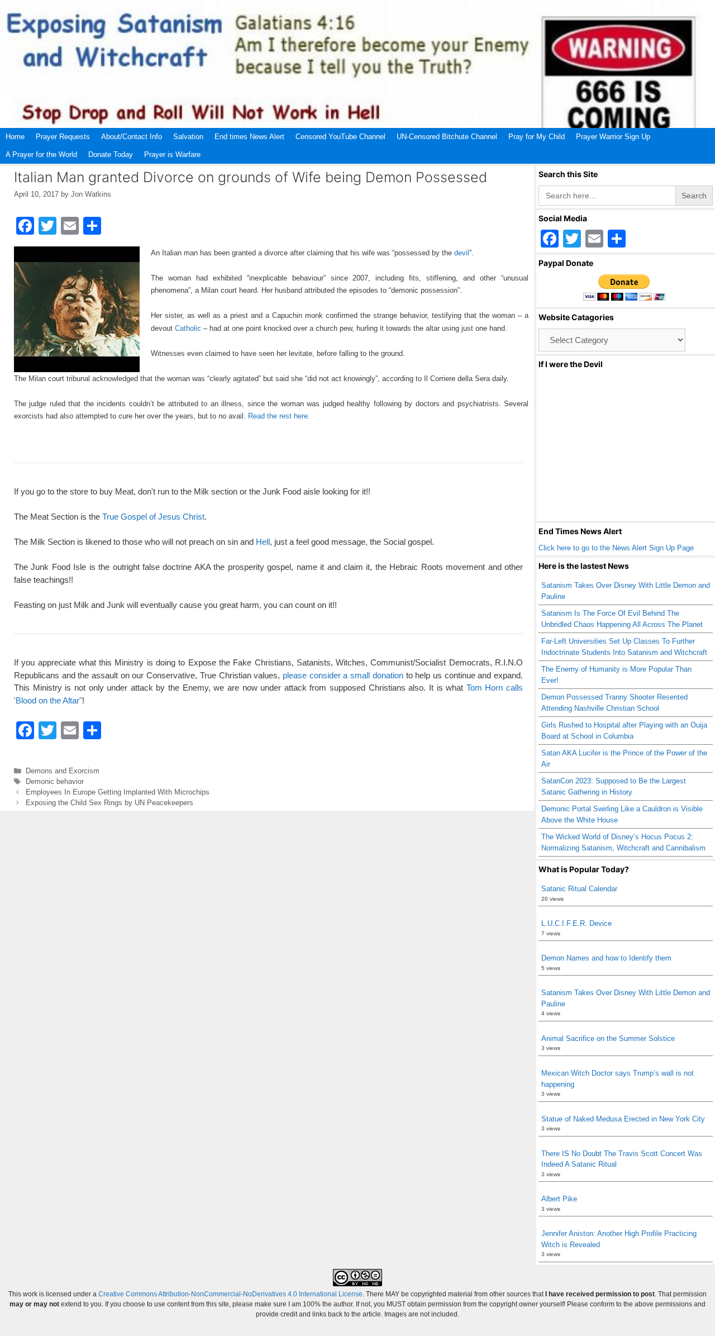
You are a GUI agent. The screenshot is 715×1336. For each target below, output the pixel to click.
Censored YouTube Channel (340, 136)
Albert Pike (559, 1199)
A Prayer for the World (41, 154)
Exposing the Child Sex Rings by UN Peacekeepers (109, 802)
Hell (263, 541)
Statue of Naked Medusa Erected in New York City (623, 1119)
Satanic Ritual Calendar (579, 889)
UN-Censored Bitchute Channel (447, 136)
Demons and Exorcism (62, 771)
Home (15, 136)
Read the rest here (278, 416)
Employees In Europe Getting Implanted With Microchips (117, 792)
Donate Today (110, 154)
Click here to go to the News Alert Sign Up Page (616, 548)
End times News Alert (249, 136)
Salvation (188, 136)
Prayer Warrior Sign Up (613, 136)
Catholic (188, 328)
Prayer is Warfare (172, 154)
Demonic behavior (55, 781)
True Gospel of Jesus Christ (153, 516)
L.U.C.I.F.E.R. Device (576, 923)
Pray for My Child (536, 136)
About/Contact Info (131, 136)
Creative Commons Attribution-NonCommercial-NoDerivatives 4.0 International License (230, 1294)
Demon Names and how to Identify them (606, 958)
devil (461, 253)
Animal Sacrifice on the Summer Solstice (608, 1038)
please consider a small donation (343, 675)
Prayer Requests (63, 136)
